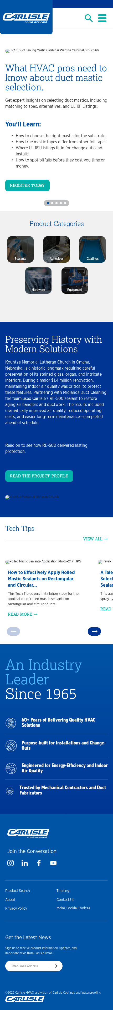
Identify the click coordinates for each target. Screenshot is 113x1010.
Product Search (17, 891)
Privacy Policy (16, 908)
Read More (20, 614)
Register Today (27, 185)
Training (62, 891)
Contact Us (65, 900)
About (10, 900)
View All (92, 539)
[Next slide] (94, 631)
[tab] (48, 203)
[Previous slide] (13, 631)
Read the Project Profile (39, 476)
